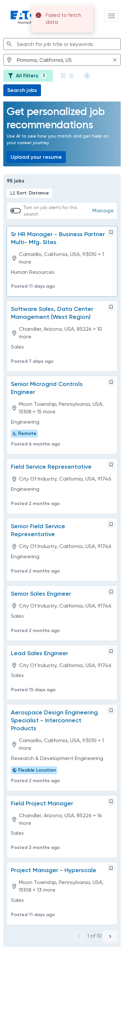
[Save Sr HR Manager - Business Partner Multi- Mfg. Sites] (111, 232)
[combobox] (62, 44)
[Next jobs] (110, 936)
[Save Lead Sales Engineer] (111, 651)
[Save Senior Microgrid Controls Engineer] (111, 382)
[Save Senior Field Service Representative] (111, 524)
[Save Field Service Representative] (111, 464)
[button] (29, 193)
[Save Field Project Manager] (111, 801)
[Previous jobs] (78, 936)
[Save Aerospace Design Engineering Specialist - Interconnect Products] (111, 710)
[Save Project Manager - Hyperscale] (111, 868)
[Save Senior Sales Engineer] (111, 591)
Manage (103, 210)
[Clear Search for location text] (114, 59)
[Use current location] (87, 76)
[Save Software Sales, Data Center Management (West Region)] (111, 307)
